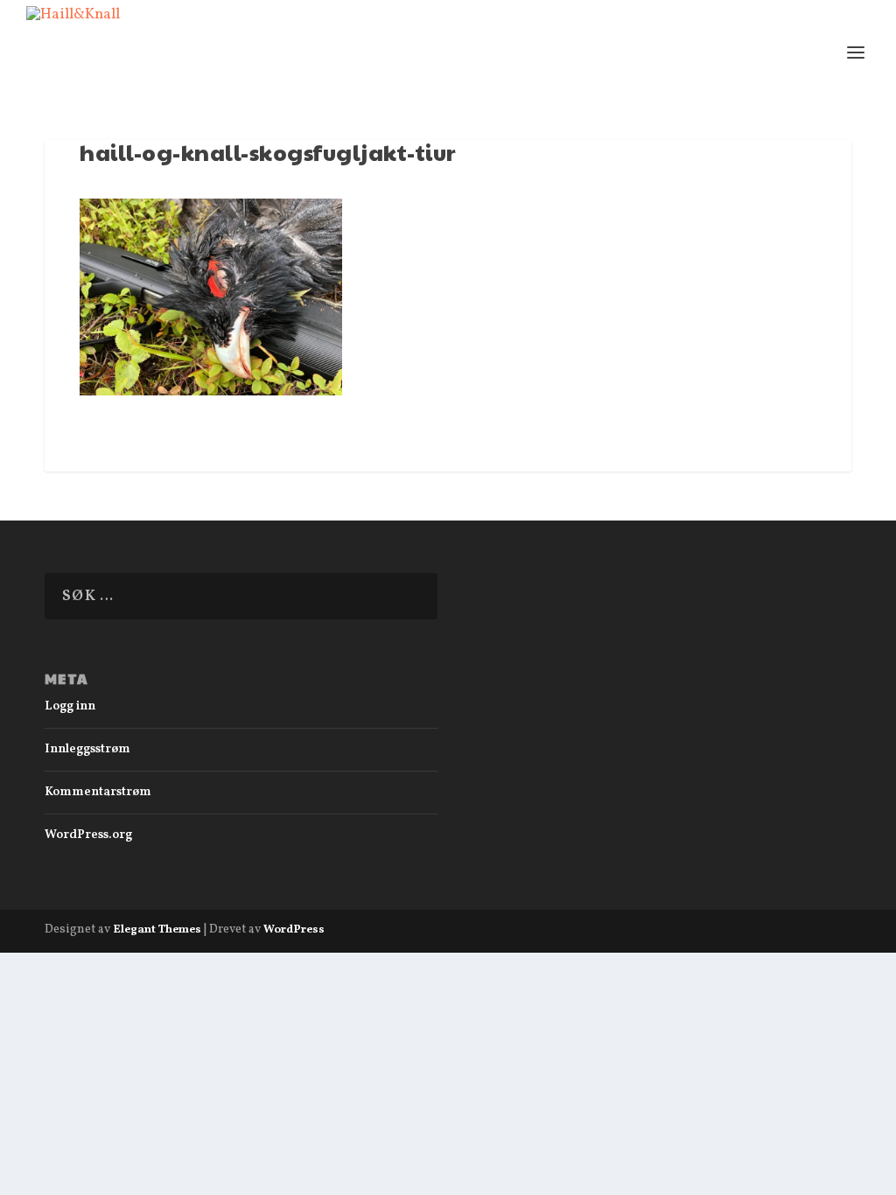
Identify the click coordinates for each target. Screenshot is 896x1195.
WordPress (294, 930)
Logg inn (70, 706)
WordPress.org (88, 835)
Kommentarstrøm (98, 792)
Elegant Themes (157, 930)
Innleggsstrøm (87, 749)
